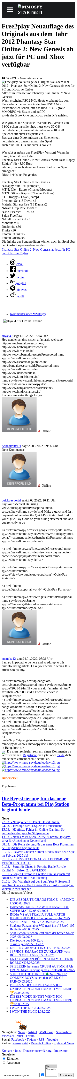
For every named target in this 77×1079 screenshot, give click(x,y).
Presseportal (20, 1043)
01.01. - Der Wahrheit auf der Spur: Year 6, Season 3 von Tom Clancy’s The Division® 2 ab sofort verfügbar (38, 883)
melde (60, 755)
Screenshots (63, 1032)
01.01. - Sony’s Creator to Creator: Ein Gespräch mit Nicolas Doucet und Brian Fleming (36, 875)
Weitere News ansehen (16, 889)
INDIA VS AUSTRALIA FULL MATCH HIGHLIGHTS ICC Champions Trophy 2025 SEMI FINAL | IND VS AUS (40, 918)
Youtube (52, 1039)
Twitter (31, 1039)
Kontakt (7, 1050)
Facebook (17, 1039)
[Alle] (51, 1066)
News (21, 1032)
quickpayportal (11, 500)
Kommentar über (28, 314)
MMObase (46, 1032)
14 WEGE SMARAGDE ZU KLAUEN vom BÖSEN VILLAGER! (40, 953)
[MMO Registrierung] (31, 770)
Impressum (61, 1050)
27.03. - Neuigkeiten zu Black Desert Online (31, 822)
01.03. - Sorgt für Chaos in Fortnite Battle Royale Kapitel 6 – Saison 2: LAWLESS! (34, 868)
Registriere (30, 755)
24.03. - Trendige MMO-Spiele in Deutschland (32, 826)
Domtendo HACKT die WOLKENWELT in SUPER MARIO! (39, 908)
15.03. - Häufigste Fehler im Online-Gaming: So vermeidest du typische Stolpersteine (33, 831)
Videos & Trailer (12, 1036)
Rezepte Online (41, 1043)
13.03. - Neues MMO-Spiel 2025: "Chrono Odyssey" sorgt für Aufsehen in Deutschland (36, 838)
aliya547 (7, 336)
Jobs (18, 1050)
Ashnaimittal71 (11, 446)
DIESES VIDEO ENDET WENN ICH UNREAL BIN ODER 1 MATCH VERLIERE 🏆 (41, 988)
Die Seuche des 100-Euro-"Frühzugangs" (27, 942)
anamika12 (9, 658)
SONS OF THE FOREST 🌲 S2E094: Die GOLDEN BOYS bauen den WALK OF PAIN (38, 977)
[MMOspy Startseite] (14, 1028)
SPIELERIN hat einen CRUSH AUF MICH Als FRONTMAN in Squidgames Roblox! (42, 968)
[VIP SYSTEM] (31, 762)
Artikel (32, 1032)
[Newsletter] (51, 1069)
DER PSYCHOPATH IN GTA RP (40, 948)
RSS (42, 1039)
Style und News (64, 1043)
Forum (30, 1036)
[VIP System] (31, 766)
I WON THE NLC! (30, 1008)
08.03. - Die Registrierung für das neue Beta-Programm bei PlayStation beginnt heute (38, 846)
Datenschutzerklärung (37, 1050)
